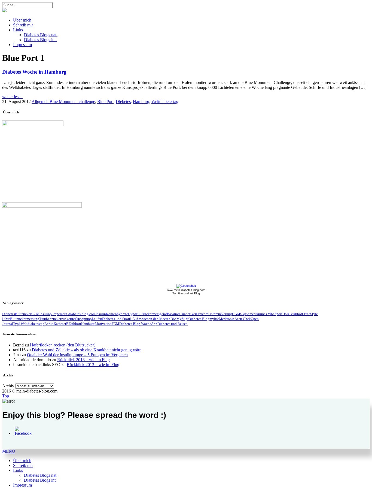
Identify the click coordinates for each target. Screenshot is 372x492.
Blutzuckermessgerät (151, 314)
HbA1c (287, 314)
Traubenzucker (50, 319)
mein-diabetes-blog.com (78, 314)
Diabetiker (188, 314)
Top (5, 396)
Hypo (132, 314)
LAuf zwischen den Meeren (150, 319)
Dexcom (202, 314)
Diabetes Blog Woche (135, 324)
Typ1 (17, 324)
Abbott (76, 324)
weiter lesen (12, 96)
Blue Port (105, 101)
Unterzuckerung (220, 314)
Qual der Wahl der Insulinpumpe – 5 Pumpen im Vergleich (77, 354)
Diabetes (8, 314)
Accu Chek (242, 319)
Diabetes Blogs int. (40, 39)
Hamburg (141, 101)
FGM (115, 324)
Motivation (103, 324)
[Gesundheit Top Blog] (186, 285)
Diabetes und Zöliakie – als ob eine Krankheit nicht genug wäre (86, 350)
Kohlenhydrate (117, 314)
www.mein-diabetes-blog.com (186, 290)
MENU (8, 451)
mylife (214, 319)
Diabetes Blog (198, 319)
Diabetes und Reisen (172, 324)
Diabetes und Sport (116, 319)
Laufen (97, 319)
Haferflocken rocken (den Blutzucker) (62, 345)
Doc (173, 319)
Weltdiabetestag (164, 101)
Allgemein (41, 101)
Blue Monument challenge (72, 101)
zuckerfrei (68, 319)
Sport (278, 314)
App (154, 324)
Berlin (49, 324)
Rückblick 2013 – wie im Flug (83, 359)
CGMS (237, 314)
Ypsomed (249, 314)
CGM (35, 314)
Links (18, 30)
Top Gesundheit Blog (186, 293)
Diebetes (123, 101)
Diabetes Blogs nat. (40, 34)
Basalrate (174, 314)
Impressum (22, 44)
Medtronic (226, 319)
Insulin (101, 314)
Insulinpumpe (49, 314)
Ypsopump (84, 319)
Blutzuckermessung (24, 319)
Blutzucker (23, 314)
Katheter (60, 324)
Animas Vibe (265, 314)
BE (68, 324)
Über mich (22, 20)
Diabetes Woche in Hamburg (34, 72)
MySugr (182, 319)
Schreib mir (23, 25)
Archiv (8, 386)
